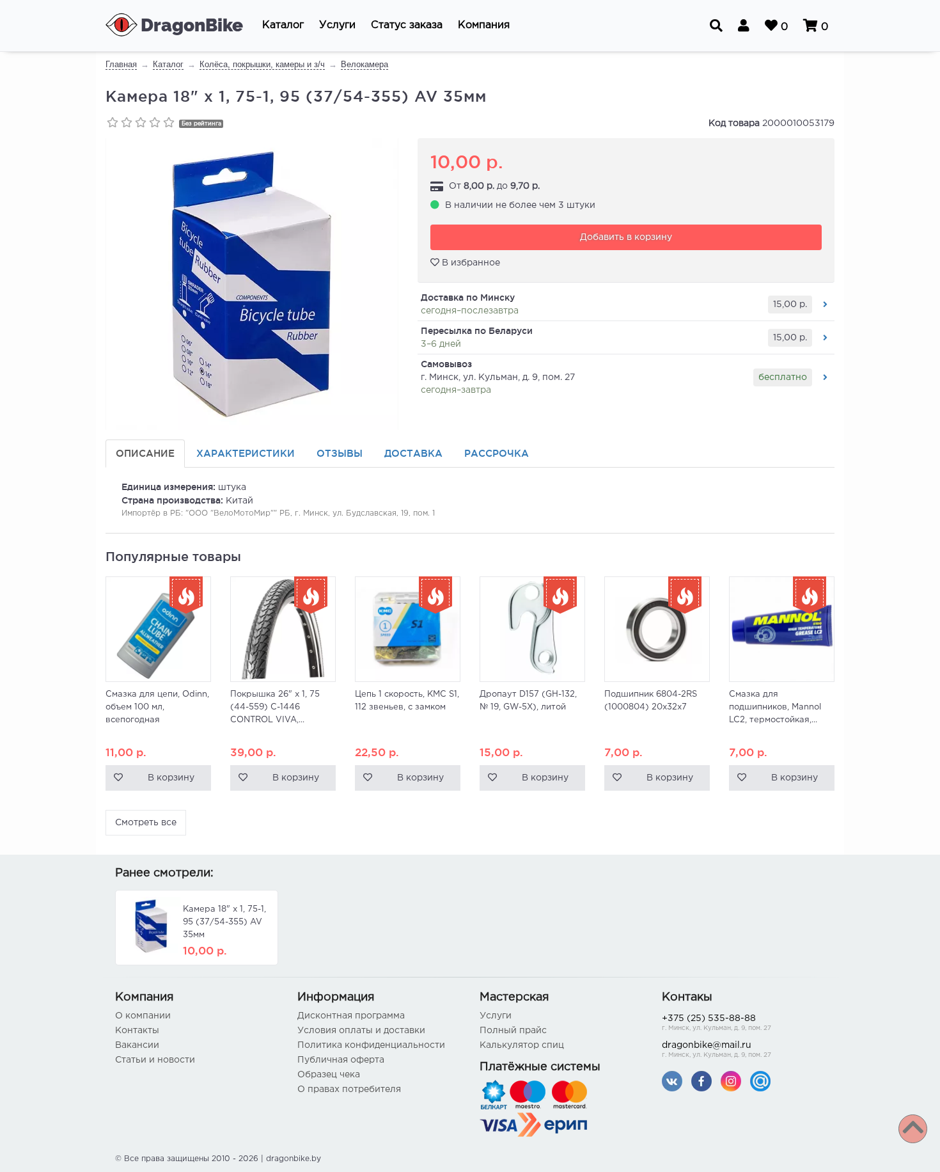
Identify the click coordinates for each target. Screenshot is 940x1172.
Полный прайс (513, 1030)
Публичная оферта (340, 1060)
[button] (283, 25)
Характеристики (245, 453)
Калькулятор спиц (522, 1045)
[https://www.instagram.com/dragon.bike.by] (731, 1080)
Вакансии (137, 1045)
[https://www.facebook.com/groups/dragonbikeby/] (701, 1080)
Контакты (137, 1030)
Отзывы (340, 453)
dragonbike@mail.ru (716, 1049)
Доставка (413, 453)
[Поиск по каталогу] (716, 25)
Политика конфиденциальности (371, 1045)
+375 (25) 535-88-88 (716, 1023)
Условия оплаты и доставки (361, 1030)
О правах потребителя (349, 1089)
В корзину (171, 778)
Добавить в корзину (626, 237)
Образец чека (328, 1075)
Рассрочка (496, 453)
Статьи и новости (155, 1060)
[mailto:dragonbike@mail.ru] (760, 1080)
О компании (143, 1016)
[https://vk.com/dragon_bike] (672, 1080)
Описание (145, 453)
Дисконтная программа (351, 1016)
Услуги (496, 1016)
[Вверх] (912, 1128)
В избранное (469, 263)
